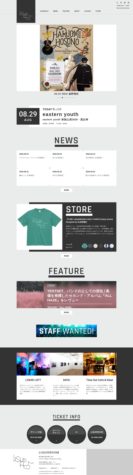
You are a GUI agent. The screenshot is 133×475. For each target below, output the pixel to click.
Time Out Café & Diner (122, 8)
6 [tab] (68, 97)
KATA (127, 5)
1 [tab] (58, 97)
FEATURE (66, 11)
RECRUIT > (55, 468)
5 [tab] (66, 97)
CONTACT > (43, 468)
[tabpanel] (66, 60)
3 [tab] (62, 97)
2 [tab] (60, 97)
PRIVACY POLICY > (69, 468)
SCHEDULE (44, 11)
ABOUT (77, 11)
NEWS (55, 11)
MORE (66, 190)
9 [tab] (74, 97)
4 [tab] (64, 97)
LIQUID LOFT (120, 5)
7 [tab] (70, 97)
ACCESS (87, 11)
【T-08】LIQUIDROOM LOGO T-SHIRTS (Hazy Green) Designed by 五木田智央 (89, 220)
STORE (98, 11)
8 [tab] (72, 97)
